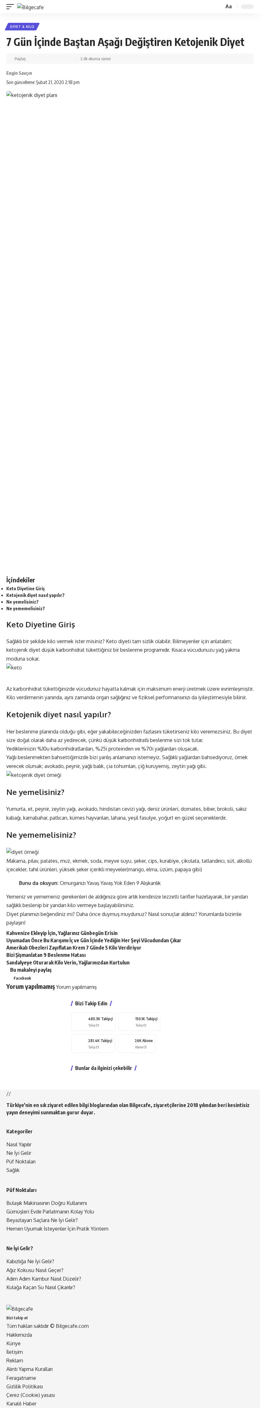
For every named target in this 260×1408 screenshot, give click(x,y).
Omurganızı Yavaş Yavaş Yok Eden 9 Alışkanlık (110, 883)
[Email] (53, 58)
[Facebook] (93, 1022)
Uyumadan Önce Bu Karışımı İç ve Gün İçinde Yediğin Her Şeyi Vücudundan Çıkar (93, 940)
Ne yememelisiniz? (25, 608)
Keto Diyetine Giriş (25, 588)
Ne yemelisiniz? (22, 602)
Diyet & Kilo (22, 27)
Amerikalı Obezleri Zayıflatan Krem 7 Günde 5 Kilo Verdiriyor (73, 947)
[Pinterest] (139, 1022)
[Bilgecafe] (30, 6)
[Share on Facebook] (31, 58)
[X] (35, 1317)
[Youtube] (136, 1043)
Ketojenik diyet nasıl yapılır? (35, 595)
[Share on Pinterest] (38, 58)
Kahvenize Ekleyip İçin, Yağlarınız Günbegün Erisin (62, 933)
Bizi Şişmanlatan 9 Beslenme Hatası (46, 955)
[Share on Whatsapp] (45, 58)
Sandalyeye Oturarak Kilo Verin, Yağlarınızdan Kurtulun (68, 962)
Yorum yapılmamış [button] (76, 987)
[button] (11, 6)
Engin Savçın (19, 73)
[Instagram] (93, 1043)
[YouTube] (39, 1317)
